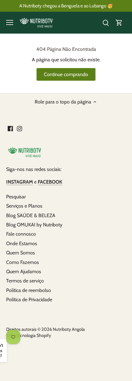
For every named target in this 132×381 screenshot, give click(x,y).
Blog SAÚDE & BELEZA (30, 215)
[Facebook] (10, 128)
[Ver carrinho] (119, 22)
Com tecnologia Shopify (28, 335)
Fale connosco (21, 234)
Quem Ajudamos (23, 271)
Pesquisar (16, 197)
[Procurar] (105, 22)
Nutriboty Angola (69, 329)
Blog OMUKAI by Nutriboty (34, 225)
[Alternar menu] (9, 22)
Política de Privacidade (29, 299)
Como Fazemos (22, 262)
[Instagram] (19, 128)
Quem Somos (20, 253)
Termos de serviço (25, 281)
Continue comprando (66, 74)
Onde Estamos (21, 243)
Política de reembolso (28, 290)
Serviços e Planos (24, 206)
